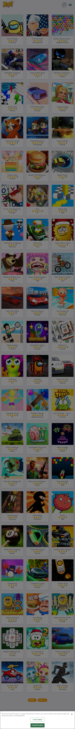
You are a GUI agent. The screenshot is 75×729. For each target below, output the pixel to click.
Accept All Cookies (37, 725)
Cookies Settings (37, 719)
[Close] (72, 714)
